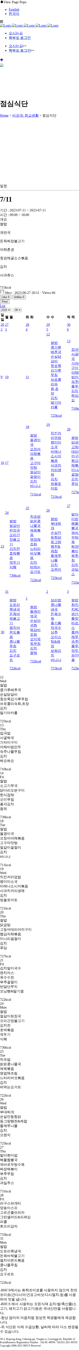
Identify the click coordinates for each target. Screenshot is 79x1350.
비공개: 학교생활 (25, 115)
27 (7, 325)
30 (68, 325)
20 (68, 429)
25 (27, 508)
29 (48, 325)
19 (48, 425)
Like (5, 297)
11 (27, 377)
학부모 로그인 (20, 38)
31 (7, 591)
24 (7, 512)
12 (48, 334)
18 (27, 427)
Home (4, 115)
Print (5, 301)
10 (7, 377)
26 (2, 325)
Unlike (19, 297)
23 (2, 546)
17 (7, 463)
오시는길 (16, 33)
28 (27, 325)
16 (2, 463)
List (2, 306)
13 (68, 341)
